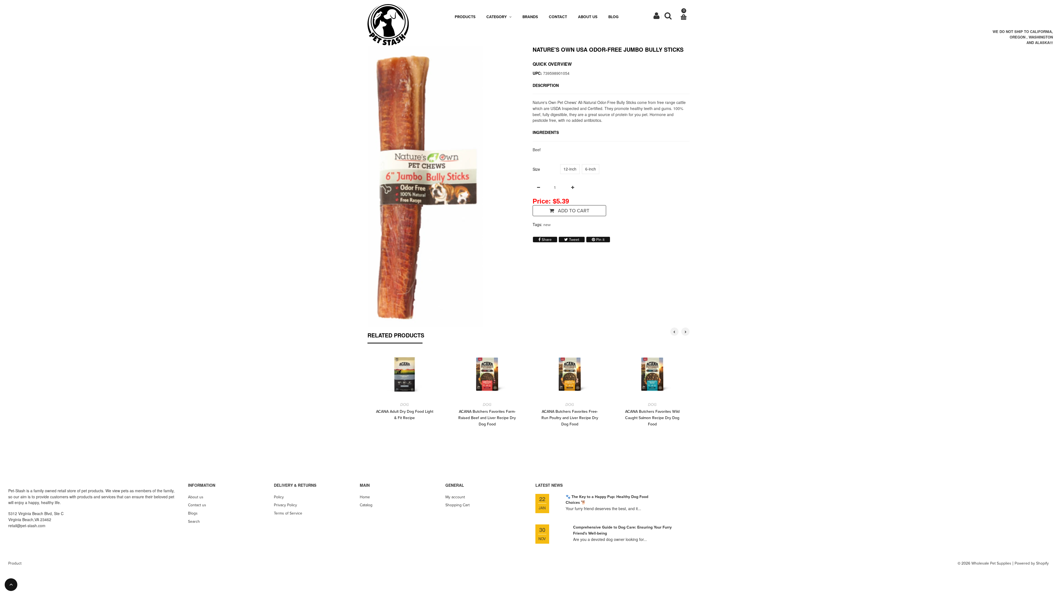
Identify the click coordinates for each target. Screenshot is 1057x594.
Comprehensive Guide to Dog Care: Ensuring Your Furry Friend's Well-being (622, 530)
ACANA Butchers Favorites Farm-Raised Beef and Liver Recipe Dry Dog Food (487, 417)
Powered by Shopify (1032, 563)
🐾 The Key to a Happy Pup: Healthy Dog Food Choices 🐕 (607, 499)
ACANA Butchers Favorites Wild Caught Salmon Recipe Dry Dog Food (652, 417)
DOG (404, 404)
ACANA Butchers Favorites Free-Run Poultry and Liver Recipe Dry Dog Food (569, 417)
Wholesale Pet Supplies (991, 563)
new (547, 224)
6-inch (590, 169)
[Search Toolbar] (668, 17)
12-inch (569, 169)
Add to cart (573, 211)
